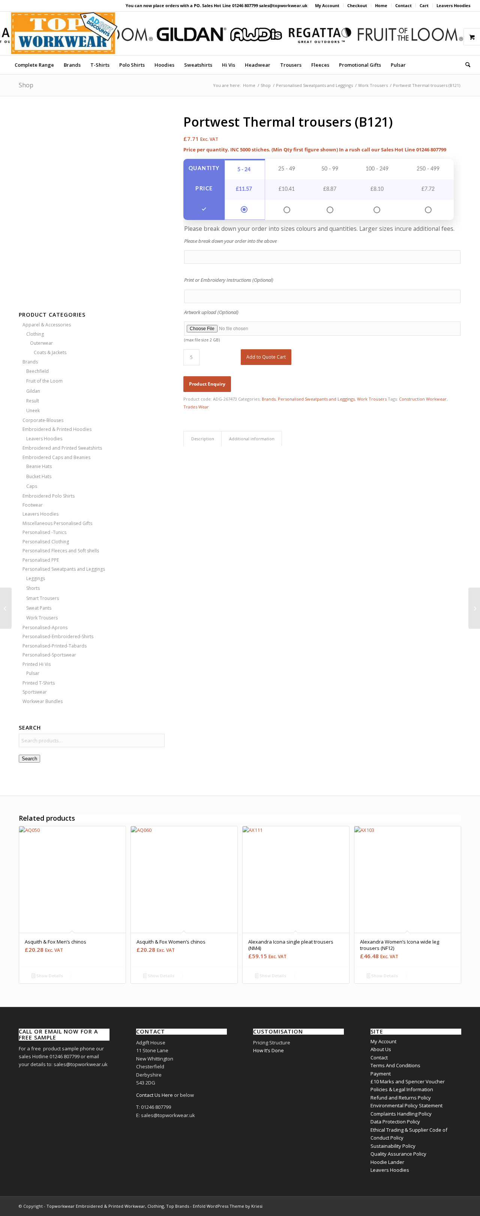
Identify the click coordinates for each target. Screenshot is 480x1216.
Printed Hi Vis (36, 664)
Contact (403, 5)
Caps (31, 486)
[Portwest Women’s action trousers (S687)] (6, 608)
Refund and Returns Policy (400, 1097)
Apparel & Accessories (46, 325)
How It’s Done (268, 1050)
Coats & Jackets (50, 352)
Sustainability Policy (393, 1146)
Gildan (33, 391)
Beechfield (37, 371)
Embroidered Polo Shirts (48, 496)
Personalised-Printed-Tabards (54, 646)
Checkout (357, 5)
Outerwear (41, 343)
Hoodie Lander (387, 1162)
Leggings (35, 578)
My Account (327, 5)
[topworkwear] (64, 33)
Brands (30, 362)
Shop (26, 85)
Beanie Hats (39, 466)
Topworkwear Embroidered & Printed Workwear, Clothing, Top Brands (117, 1206)
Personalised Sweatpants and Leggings (63, 569)
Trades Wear (196, 407)
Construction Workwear (423, 399)
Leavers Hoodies (453, 5)
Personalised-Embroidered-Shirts (57, 636)
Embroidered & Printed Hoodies (57, 429)
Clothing (35, 334)
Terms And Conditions (395, 1065)
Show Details (49, 975)
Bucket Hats (38, 476)
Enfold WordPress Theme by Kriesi (227, 1206)
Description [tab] (202, 438)
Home (381, 5)
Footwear (32, 505)
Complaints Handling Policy (401, 1113)
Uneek (33, 410)
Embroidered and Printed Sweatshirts (62, 448)
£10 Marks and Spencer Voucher (407, 1081)
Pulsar (32, 673)
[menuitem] (327, 5)
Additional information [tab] (251, 438)
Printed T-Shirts (38, 683)
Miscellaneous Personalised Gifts (57, 523)
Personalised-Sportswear (49, 655)
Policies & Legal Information (401, 1089)
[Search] (465, 64)
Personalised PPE (40, 560)
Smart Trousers (42, 598)
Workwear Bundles (42, 701)
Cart (424, 5)
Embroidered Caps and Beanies (56, 457)
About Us (380, 1049)
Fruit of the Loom (44, 381)
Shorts (33, 588)
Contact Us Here (154, 1095)
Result (32, 401)
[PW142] (92, 202)
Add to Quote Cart (266, 357)
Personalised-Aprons (45, 627)
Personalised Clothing (45, 541)
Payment (380, 1073)
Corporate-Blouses (42, 420)
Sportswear (34, 692)
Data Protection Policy (395, 1121)
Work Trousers (42, 618)
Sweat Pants (38, 608)
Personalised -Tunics (44, 532)
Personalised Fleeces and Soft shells (60, 550)
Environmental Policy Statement (406, 1105)
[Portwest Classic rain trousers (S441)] (474, 608)
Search (29, 758)
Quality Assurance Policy (398, 1153)
